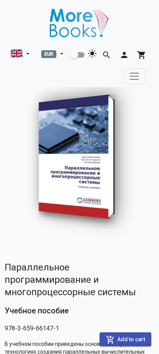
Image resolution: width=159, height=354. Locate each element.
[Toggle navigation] (134, 76)
